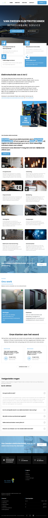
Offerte (41, 2)
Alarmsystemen (5, 509)
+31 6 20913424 (29, 98)
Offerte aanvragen (17, 31)
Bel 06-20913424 (32, 31)
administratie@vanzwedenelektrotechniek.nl (12, 98)
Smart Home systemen (7, 507)
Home (11, 2)
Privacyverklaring (20, 515)
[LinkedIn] (33, 515)
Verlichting (4, 502)
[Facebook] (26, 515)
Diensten (17, 2)
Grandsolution (44, 515)
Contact (31, 2)
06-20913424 (24, 460)
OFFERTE (5, 153)
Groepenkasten (5, 501)
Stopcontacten (5, 504)
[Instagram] (30, 515)
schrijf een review (23, 366)
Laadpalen (4, 506)
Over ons (24, 2)
